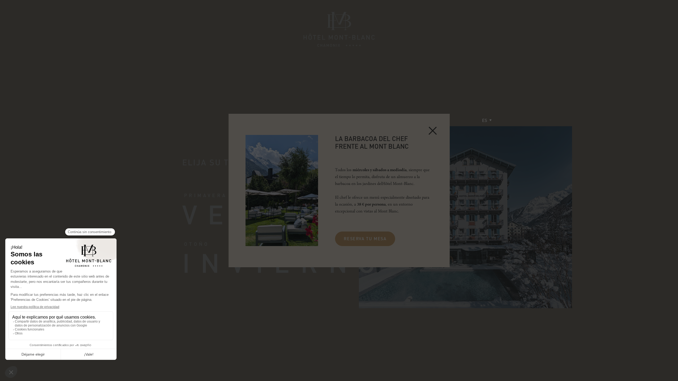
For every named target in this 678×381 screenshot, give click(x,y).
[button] (487, 120)
